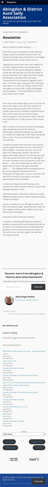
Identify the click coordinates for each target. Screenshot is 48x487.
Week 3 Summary (9, 311)
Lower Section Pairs (10, 361)
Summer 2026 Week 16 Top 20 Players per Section (20, 375)
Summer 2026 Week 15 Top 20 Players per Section (20, 392)
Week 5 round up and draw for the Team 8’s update (27, 314)
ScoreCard (9, 442)
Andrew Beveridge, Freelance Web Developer (20, 483)
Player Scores (10, 447)
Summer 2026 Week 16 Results (13, 368)
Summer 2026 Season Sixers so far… (16, 407)
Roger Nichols (10, 42)
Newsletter (32, 42)
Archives (24, 432)
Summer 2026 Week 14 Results (13, 421)
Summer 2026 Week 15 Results (13, 399)
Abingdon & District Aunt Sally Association (22, 13)
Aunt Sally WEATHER (24, 459)
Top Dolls (39, 447)
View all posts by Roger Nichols (27, 300)
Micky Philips (7, 414)
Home (15, 32)
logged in (16, 338)
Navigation (11, 2)
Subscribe (38, 287)
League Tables (37, 442)
